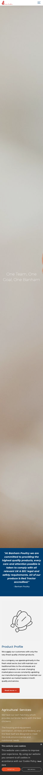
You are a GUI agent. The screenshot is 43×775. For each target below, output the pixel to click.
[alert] (21, 759)
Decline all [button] (31, 769)
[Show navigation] (39, 3)
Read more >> (11, 690)
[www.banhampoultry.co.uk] (7, 3)
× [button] (41, 744)
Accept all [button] (11, 769)
